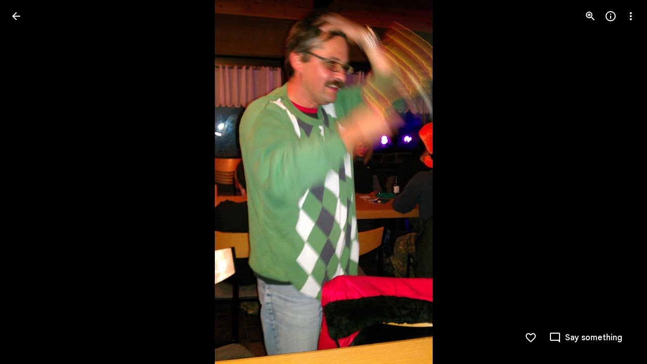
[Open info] (610, 16)
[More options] (631, 16)
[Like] (531, 338)
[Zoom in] (590, 16)
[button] (28, 182)
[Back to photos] (16, 16)
